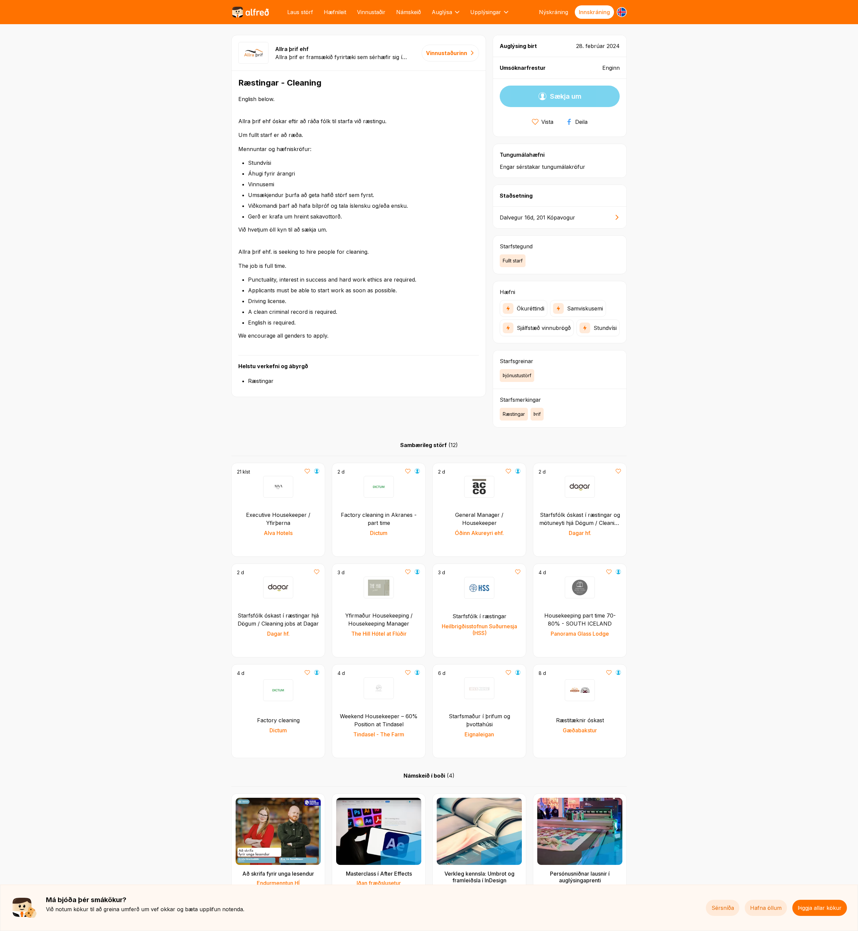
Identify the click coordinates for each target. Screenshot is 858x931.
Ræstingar (514, 414)
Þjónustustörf (517, 375)
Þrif (537, 414)
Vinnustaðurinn (446, 53)
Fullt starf (513, 260)
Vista (547, 121)
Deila (581, 121)
